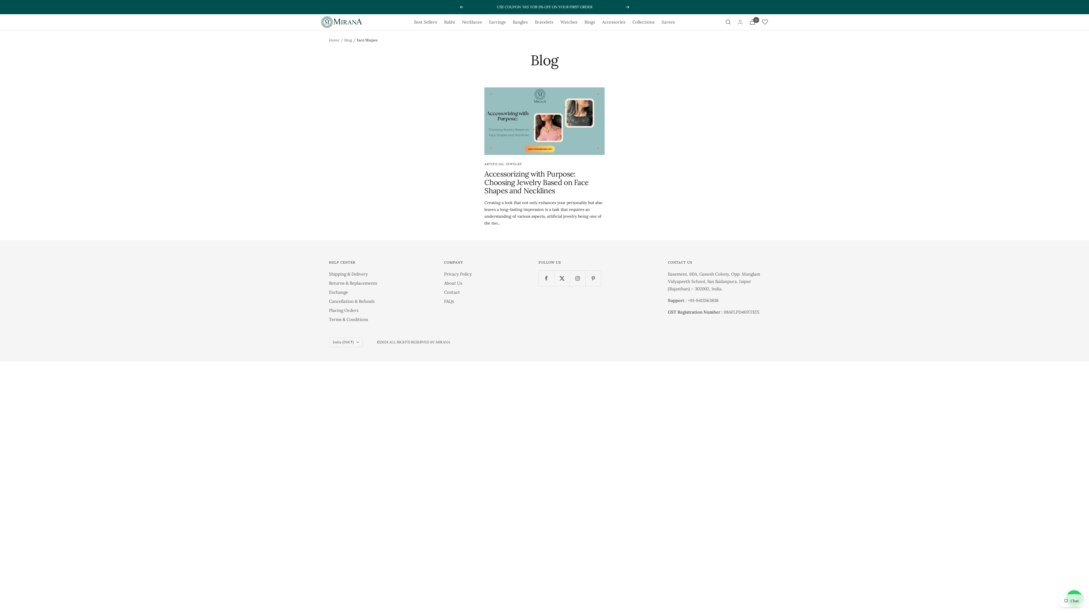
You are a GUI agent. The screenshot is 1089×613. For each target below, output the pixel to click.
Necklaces (472, 22)
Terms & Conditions (348, 319)
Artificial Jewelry (503, 164)
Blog (348, 40)
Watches (568, 22)
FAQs (449, 301)
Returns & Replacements (353, 283)
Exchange (338, 292)
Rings (589, 22)
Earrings (497, 22)
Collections (643, 22)
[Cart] (752, 22)
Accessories (613, 22)
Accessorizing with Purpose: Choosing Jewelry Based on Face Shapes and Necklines (536, 182)
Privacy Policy (458, 274)
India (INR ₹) (343, 342)
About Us (453, 283)
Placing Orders (343, 310)
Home (334, 40)
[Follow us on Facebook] (546, 278)
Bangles (520, 22)
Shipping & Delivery (348, 274)
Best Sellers (425, 22)
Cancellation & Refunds (352, 301)
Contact (452, 292)
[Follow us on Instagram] (577, 278)
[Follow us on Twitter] (562, 278)
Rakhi (449, 22)
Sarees (668, 22)
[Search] (728, 22)
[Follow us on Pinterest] (593, 278)
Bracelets (544, 22)
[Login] (740, 22)
